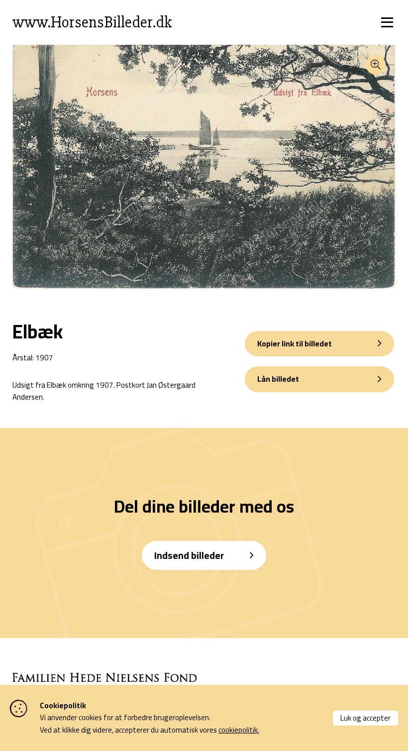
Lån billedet (278, 378)
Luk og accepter (365, 717)
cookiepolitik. (238, 730)
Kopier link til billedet (294, 343)
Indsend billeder (189, 555)
